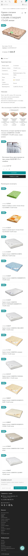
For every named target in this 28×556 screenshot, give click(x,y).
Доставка (3, 542)
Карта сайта (3, 550)
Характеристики (6, 62)
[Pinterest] (9, 505)
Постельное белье (5, 512)
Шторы (2, 527)
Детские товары (4, 520)
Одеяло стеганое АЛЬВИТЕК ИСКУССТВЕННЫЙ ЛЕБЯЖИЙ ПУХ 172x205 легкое (12, 303)
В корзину (14, 172)
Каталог (6, 4)
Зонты (2, 532)
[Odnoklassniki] (4, 505)
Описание (4, 92)
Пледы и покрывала (5, 519)
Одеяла (2, 516)
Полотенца (3, 522)
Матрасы (3, 530)
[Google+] (7, 505)
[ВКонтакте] (2, 505)
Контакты (3, 545)
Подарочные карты (5, 533)
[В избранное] (25, 13)
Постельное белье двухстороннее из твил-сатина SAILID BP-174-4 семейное (13, 159)
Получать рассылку (20, 488)
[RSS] (12, 505)
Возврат (3, 543)
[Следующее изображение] (24, 147)
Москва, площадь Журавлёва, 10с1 (10, 496)
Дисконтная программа (6, 546)
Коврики (3, 524)
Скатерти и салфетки (5, 528)
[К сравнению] (22, 13)
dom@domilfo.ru (6, 502)
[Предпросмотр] (14, 147)
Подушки (3, 514)
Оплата (2, 540)
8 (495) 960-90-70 (8, 500)
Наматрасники (4, 517)
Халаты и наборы (5, 525)
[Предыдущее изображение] (3, 147)
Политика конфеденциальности (8, 548)
